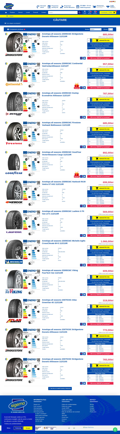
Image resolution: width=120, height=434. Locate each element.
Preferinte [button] (18, 428)
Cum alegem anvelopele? (13, 23)
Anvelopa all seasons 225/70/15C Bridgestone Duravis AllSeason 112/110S (62, 330)
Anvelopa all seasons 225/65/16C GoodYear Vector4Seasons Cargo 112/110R (61, 153)
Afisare (105, 29)
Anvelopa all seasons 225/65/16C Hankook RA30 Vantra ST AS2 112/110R (64, 183)
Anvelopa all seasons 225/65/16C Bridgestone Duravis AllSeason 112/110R (62, 35)
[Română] (110, 1)
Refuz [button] (8, 428)
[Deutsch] (113, 1)
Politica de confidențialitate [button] (12, 423)
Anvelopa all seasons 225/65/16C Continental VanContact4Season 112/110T (62, 64)
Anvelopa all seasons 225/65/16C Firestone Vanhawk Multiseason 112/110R (61, 123)
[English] (112, 1)
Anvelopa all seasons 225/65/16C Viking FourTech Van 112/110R (60, 271)
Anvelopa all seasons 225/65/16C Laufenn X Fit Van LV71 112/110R (63, 212)
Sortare (87, 29)
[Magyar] (115, 1)
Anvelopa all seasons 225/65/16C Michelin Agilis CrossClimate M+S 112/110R (63, 242)
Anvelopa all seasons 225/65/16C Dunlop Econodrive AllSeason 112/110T (60, 94)
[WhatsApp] (115, 429)
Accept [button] (28, 428)
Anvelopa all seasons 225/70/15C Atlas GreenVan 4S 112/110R (59, 301)
